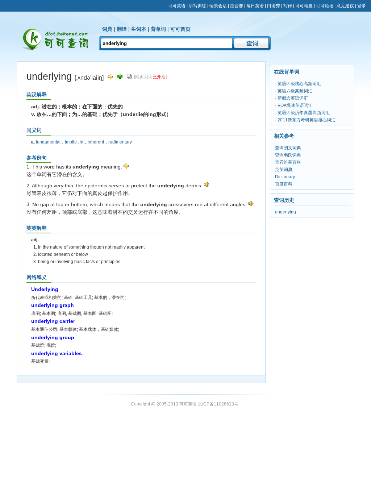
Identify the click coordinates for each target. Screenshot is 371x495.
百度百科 (283, 184)
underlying (285, 212)
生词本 (138, 29)
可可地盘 (304, 5)
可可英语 (177, 5)
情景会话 (218, 5)
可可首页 (180, 29)
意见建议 (345, 5)
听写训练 (197, 5)
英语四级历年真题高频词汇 (304, 112)
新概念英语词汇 (293, 98)
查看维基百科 (288, 162)
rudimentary (120, 142)
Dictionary (285, 176)
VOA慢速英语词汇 (295, 105)
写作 (287, 5)
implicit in (74, 142)
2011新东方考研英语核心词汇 (306, 119)
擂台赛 (236, 5)
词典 (107, 29)
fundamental (48, 142)
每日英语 (255, 5)
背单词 (158, 29)
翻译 (122, 29)
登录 (361, 5)
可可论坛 (324, 5)
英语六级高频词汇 (295, 90)
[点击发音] (126, 167)
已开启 (159, 76)
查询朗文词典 (288, 147)
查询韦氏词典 (288, 155)
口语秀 (273, 5)
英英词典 (283, 169)
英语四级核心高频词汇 (299, 83)
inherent (96, 142)
